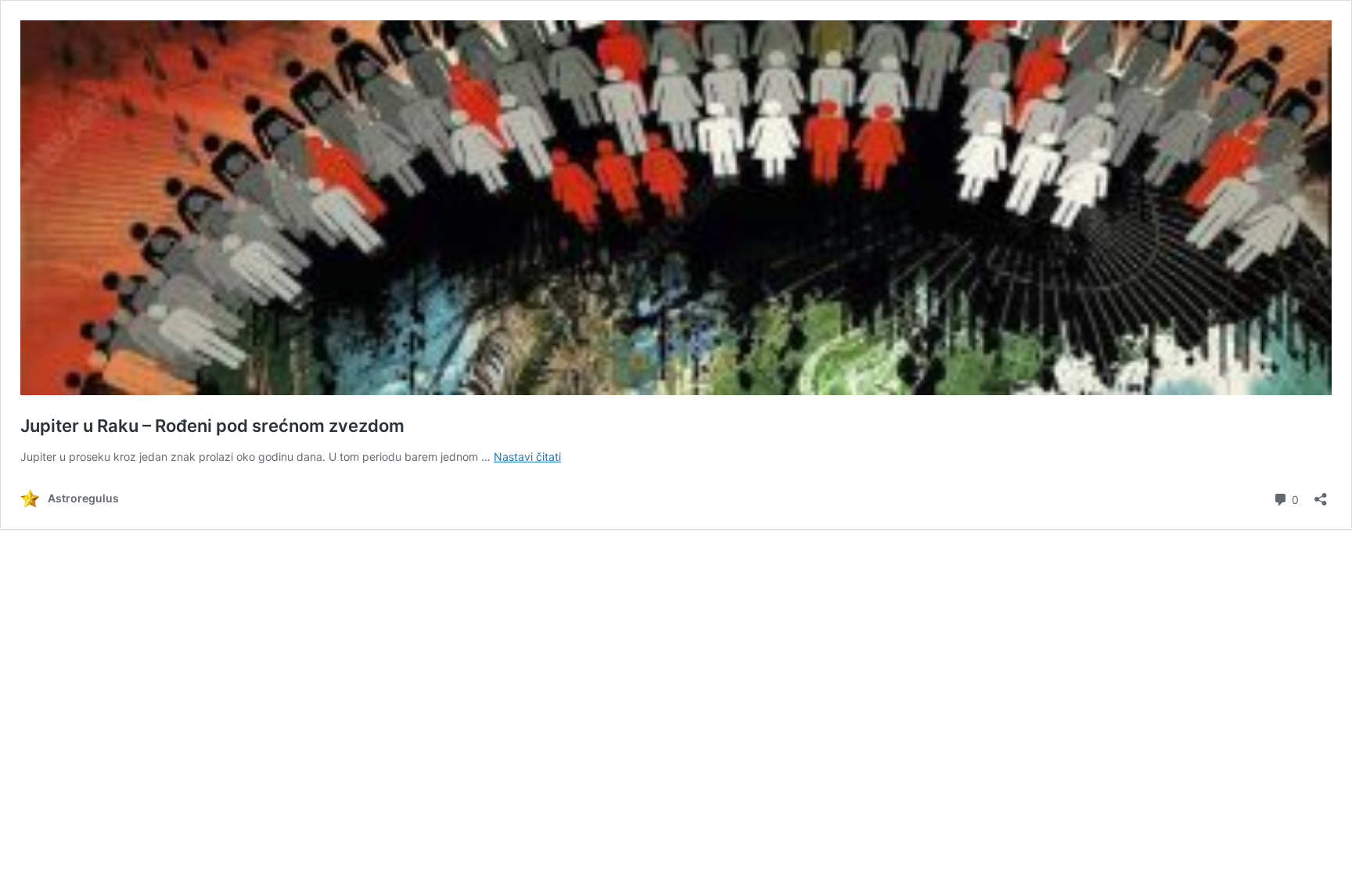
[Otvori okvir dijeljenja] (1321, 494)
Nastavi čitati (527, 456)
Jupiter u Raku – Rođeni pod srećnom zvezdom (212, 425)
